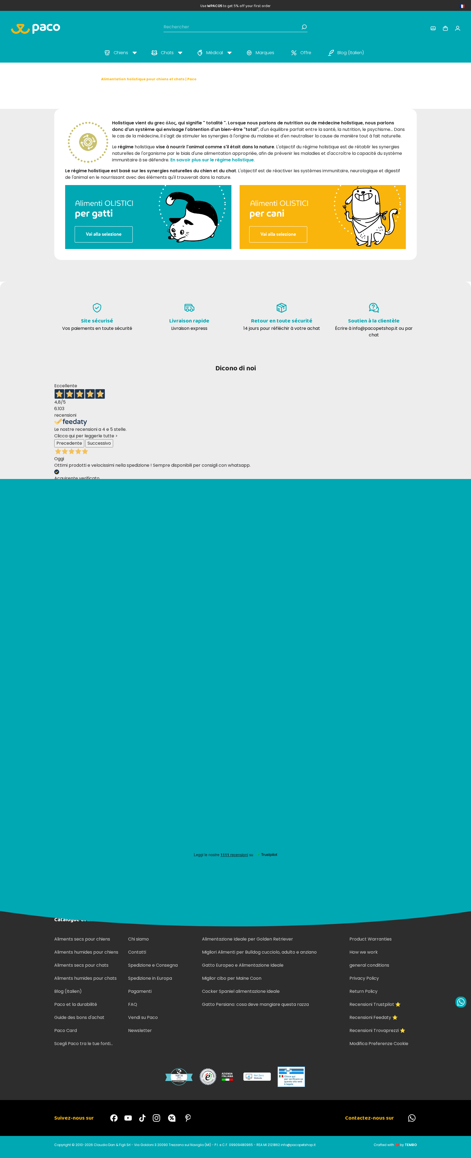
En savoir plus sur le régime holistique (212, 160)
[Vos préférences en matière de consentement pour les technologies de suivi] (461, 1148)
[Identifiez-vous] (433, 28)
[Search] (304, 27)
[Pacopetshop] (114, 1118)
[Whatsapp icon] (460, 1002)
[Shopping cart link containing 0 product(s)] (445, 28)
